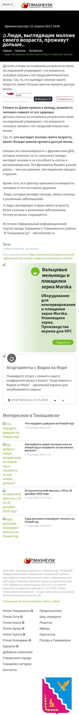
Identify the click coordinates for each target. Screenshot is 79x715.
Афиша (45, 628)
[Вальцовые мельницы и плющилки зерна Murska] (39, 307)
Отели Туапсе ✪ (14, 634)
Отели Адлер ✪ (13, 628)
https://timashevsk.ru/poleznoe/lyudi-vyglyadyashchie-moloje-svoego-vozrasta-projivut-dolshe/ (39, 256)
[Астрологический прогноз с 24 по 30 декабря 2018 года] (12, 500)
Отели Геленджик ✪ (17, 640)
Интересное (32, 248)
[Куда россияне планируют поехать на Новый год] (12, 527)
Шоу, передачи (50, 616)
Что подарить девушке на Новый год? (49, 423)
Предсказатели (51, 610)
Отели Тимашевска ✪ (18, 610)
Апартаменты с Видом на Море (37, 367)
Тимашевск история (17, 664)
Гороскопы (47, 634)
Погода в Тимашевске (55, 640)
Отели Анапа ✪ (13, 622)
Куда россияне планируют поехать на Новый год (49, 520)
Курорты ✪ (10, 646)
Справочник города (17, 658)
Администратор (16, 26)
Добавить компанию (18, 652)
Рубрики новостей (14, 248)
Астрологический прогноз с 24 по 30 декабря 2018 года (48, 492)
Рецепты (46, 622)
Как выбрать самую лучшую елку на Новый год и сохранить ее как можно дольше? (49, 447)
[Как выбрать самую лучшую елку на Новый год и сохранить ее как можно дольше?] (12, 463)
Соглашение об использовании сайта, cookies (31, 601)
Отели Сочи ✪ (13, 616)
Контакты (10, 669)
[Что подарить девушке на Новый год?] (12, 430)
